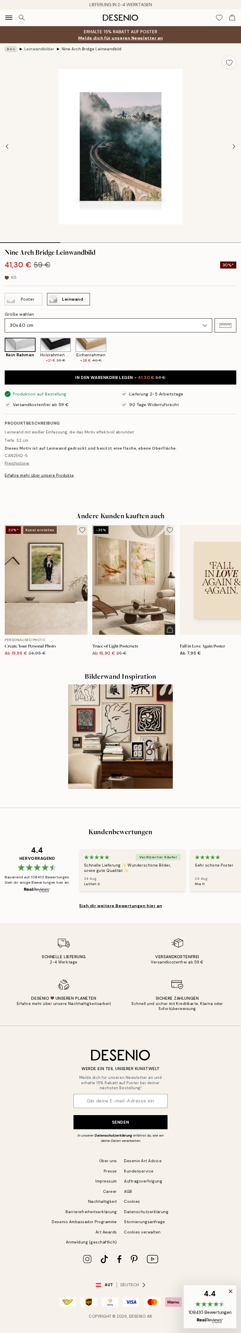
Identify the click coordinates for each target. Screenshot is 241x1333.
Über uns (108, 1160)
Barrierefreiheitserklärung (91, 1211)
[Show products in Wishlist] (219, 18)
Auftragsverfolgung (143, 1181)
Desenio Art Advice (143, 1160)
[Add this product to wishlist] (229, 62)
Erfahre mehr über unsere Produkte (39, 475)
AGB (128, 1191)
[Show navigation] (8, 18)
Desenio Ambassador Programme (84, 1221)
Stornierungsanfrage (144, 1221)
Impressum (106, 1181)
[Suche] (21, 18)
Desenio (137, 1316)
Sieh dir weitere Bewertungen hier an (120, 905)
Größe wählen (19, 314)
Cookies (132, 1201)
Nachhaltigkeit (102, 1201)
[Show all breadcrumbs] (11, 49)
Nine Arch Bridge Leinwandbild (92, 49)
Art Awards (106, 1232)
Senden (120, 1122)
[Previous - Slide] (7, 146)
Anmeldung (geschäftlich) (91, 1242)
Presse (110, 1171)
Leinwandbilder (39, 49)
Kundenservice (139, 1171)
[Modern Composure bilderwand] (120, 736)
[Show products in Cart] (232, 18)
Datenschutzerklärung (113, 1135)
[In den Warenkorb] (170, 629)
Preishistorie (17, 463)
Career (110, 1191)
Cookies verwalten (142, 1232)
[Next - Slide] (234, 146)
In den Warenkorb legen (120, 377)
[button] (225, 325)
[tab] (30, 240)
